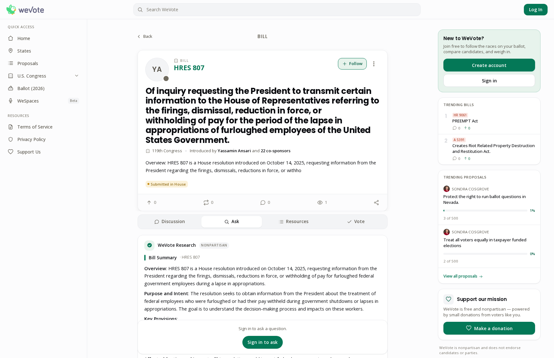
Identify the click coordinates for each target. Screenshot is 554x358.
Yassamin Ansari (234, 151)
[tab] (169, 222)
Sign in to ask (263, 342)
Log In (535, 9)
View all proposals (460, 276)
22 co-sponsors (275, 151)
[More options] (374, 64)
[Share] (376, 202)
